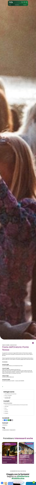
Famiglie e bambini (5, 345)
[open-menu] (26, 2)
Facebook (6, 411)
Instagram (6, 413)
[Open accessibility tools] (2, 483)
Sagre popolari (13, 345)
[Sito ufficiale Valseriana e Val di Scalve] (11, 2)
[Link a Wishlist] (24, 2)
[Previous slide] (1, 453)
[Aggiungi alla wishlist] (33, 343)
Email (5, 408)
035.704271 (6, 406)
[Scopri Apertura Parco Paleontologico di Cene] (16, 462)
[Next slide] (35, 453)
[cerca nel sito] (22, 2)
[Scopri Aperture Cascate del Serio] (32, 462)
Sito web (6, 409)
